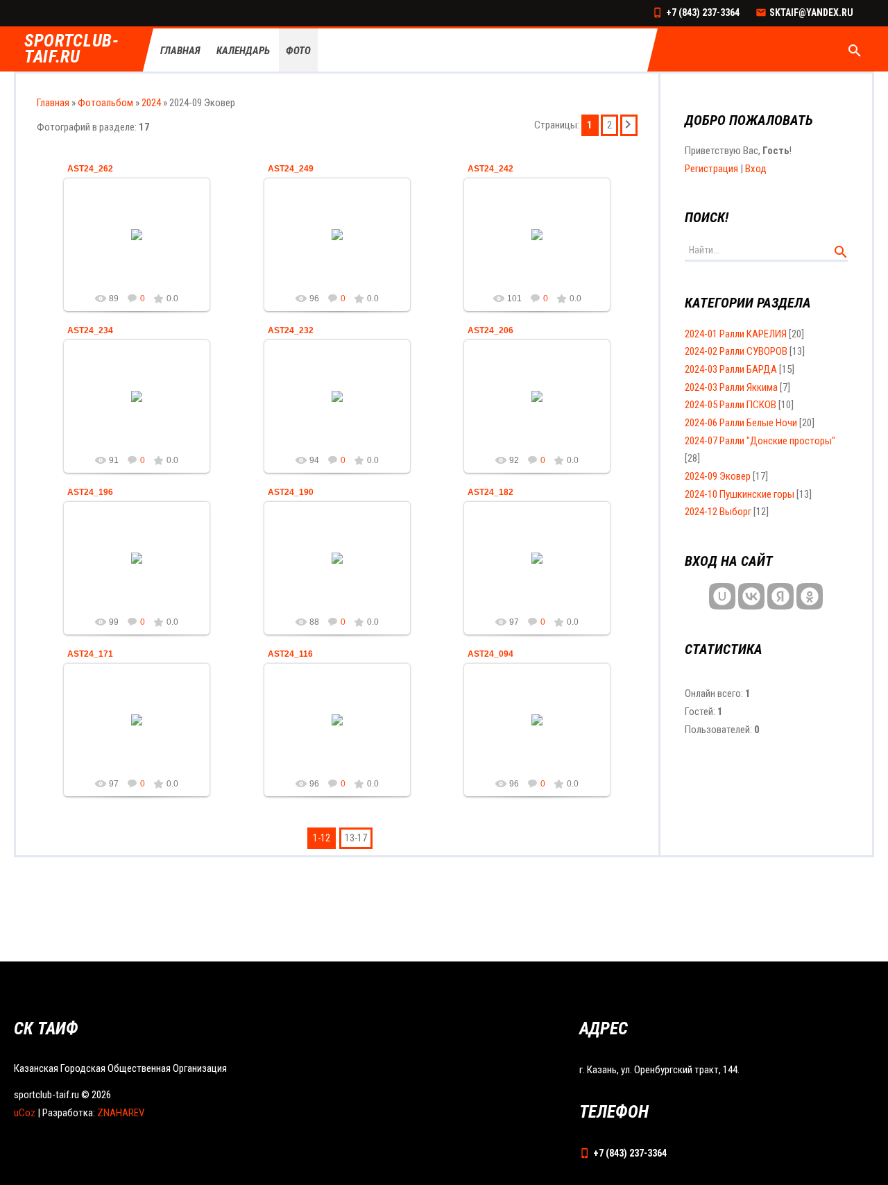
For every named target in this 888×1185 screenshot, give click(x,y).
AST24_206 (490, 330)
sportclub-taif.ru (71, 49)
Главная (53, 102)
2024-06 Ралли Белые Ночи (741, 423)
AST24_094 (490, 654)
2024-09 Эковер (718, 476)
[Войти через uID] (722, 596)
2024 (151, 102)
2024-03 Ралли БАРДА (731, 369)
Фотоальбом (105, 102)
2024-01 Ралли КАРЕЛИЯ (736, 334)
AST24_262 (90, 169)
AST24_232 (291, 330)
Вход (756, 168)
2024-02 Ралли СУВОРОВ (736, 351)
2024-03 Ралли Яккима (731, 387)
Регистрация (711, 168)
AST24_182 (490, 492)
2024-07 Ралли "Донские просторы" (760, 441)
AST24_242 (490, 169)
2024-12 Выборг (718, 511)
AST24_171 (90, 654)
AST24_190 (291, 492)
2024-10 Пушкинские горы (739, 494)
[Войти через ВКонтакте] (751, 596)
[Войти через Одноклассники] (809, 596)
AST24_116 (290, 654)
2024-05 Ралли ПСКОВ (730, 404)
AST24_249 (291, 169)
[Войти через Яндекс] (780, 596)
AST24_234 (90, 330)
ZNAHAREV (120, 1113)
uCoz (24, 1113)
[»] (629, 125)
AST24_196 (90, 492)
